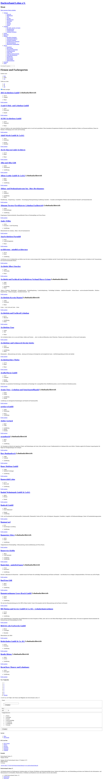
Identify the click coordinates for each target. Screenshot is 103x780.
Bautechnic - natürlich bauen (12, 565)
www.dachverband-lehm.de (31, 765)
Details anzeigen (6, 89)
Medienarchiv (10, 58)
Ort (4, 79)
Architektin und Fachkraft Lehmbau (15, 313)
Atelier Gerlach (7, 421)
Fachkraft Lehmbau (11, 40)
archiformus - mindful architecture (14, 250)
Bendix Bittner (6, 654)
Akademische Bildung (12, 38)
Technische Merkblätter (12, 49)
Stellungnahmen (10, 60)
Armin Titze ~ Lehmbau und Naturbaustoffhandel (20, 390)
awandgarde (5, 436)
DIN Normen (10, 48)
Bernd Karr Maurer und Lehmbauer (15, 667)
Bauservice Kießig (8, 551)
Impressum (6, 778)
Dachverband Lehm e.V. (13, 3)
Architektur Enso (7, 327)
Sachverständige (10, 720)
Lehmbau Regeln (11, 51)
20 (4, 84)
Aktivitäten (9, 21)
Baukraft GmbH (7, 505)
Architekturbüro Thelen (10, 360)
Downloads (6, 737)
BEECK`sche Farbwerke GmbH (13, 626)
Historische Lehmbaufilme (13, 44)
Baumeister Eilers (8, 535)
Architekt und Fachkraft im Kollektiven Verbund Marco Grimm (26, 279)
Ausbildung (9, 722)
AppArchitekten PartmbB (11, 237)
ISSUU (5, 744)
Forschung (9, 47)
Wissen (5, 45)
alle (4, 86)
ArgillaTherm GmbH (9, 373)
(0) (6, 765)
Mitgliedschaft (10, 19)
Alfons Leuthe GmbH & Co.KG (13, 176)
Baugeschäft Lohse (8, 479)
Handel (8, 719)
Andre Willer (6, 221)
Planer (7, 715)
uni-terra (6, 746)
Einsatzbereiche (10, 29)
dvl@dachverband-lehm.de (18, 765)
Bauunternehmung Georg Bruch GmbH (16, 593)
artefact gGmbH (7, 407)
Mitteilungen (10, 15)
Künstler (8, 725)
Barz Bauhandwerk (8, 453)
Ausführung (9, 723)
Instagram (6, 749)
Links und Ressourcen (12, 55)
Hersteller (8, 717)
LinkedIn (6, 750)
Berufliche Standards (12, 37)
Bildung (5, 36)
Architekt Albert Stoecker (11, 266)
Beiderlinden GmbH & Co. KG (13, 641)
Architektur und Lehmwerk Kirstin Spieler (17, 343)
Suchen (7, 705)
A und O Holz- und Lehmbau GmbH (15, 106)
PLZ (5, 76)
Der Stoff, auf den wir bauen (13, 27)
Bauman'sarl (6, 522)
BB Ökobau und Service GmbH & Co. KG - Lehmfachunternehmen (27, 609)
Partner (8, 25)
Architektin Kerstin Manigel (12, 298)
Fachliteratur (10, 56)
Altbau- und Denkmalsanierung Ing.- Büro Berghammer (22, 189)
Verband (6, 12)
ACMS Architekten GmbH (11, 119)
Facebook (6, 747)
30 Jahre (9, 18)
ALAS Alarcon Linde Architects (13, 150)
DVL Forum (7, 743)
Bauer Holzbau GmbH (9, 466)
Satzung (8, 22)
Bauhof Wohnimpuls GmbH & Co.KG (15, 492)
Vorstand (9, 23)
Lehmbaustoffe (10, 30)
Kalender (6, 62)
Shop (5, 736)
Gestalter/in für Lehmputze (13, 41)
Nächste (5, 695)
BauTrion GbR (6, 580)
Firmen (5, 33)
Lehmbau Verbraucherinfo (13, 53)
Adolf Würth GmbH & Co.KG (12, 135)
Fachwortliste (10, 59)
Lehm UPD (9, 52)
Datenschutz (7, 776)
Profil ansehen (4, 102)
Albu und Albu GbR (8, 163)
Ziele (8, 17)
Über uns (9, 14)
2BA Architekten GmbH (10, 93)
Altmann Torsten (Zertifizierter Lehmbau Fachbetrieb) (22, 205)
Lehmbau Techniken (11, 32)
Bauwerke (6, 34)
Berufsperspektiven (11, 43)
